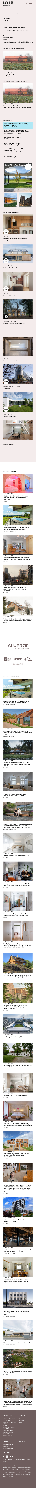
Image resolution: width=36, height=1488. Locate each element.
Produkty (21, 1420)
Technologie (23, 1415)
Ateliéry (16, 14)
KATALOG (6, 14)
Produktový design (8, 1448)
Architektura (7, 1415)
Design (5, 1441)
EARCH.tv (6, 1452)
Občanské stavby (8, 1430)
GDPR (28, 1459)
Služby (20, 1422)
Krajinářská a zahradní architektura (9, 1428)
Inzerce (10, 1459)
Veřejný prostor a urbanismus (7, 1436)
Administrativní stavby (9, 1418)
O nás (4, 1459)
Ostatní (5, 1446)
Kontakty (5, 1461)
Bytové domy (6, 1420)
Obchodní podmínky (19, 1459)
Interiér (5, 1425)
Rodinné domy (7, 1434)
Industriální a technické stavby (9, 1423)
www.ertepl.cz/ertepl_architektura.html (18, 42)
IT (19, 1418)
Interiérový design (8, 1444)
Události (22, 1441)
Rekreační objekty (8, 1432)
